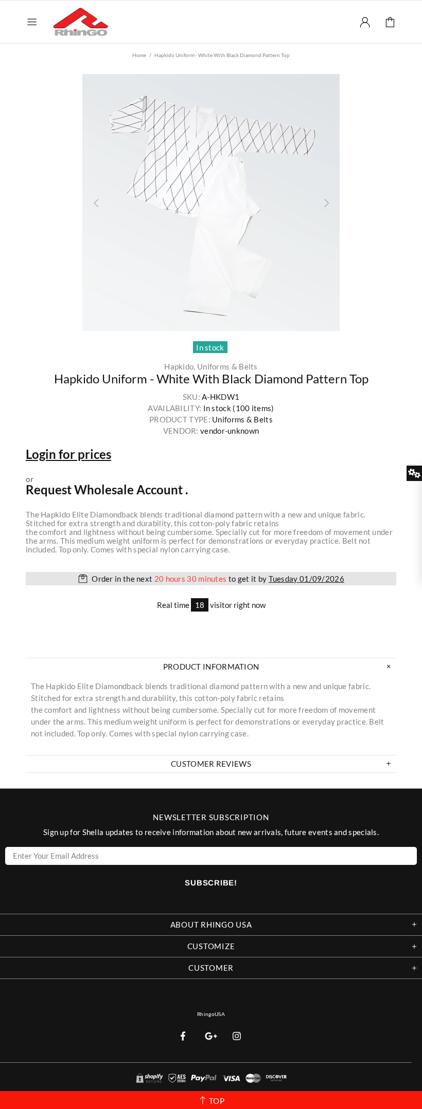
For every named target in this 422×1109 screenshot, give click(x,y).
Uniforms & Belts (227, 366)
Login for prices (68, 454)
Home (139, 55)
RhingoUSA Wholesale (80, 21)
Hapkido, (179, 366)
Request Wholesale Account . (107, 490)
